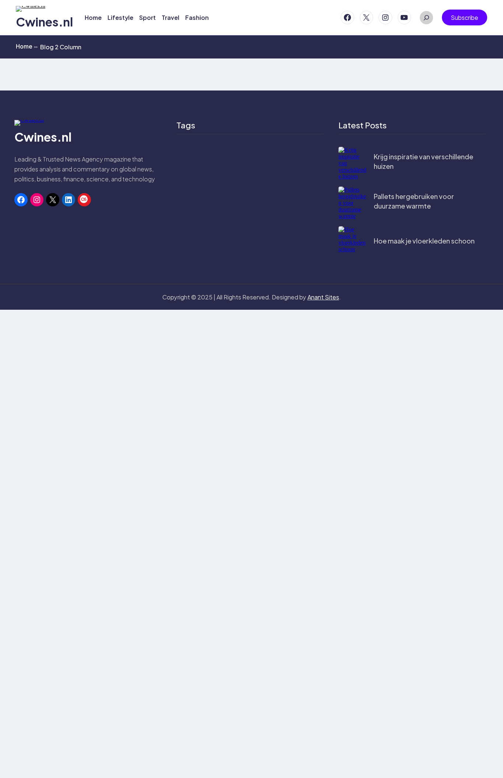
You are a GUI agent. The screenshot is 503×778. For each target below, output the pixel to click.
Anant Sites (323, 297)
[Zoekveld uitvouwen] (426, 17)
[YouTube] (404, 17)
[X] (366, 17)
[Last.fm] (84, 199)
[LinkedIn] (68, 199)
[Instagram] (385, 17)
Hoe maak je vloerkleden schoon (424, 241)
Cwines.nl (44, 21)
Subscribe (464, 17)
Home (27, 46)
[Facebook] (347, 17)
